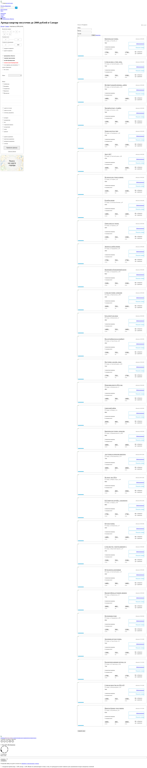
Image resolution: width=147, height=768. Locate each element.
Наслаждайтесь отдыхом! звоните (116, 593)
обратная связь (8, 738)
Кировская (6, 91)
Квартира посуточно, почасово (115, 431)
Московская (6, 93)
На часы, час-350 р (111, 477)
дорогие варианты (8, 50)
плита (5, 129)
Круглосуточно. (110, 523)
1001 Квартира (11, 744)
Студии (3, 14)
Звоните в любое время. (112, 246)
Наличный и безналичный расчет (115, 269)
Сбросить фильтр (12, 151)
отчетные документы (9, 112)
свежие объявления (6, 67)
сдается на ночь (7, 110)
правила (19, 738)
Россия (2, 26)
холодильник (7, 127)
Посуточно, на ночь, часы (113, 362)
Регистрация (4, 9)
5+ (10, 34)
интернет (6, 117)
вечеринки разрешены (9, 141)
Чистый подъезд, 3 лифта (113, 108)
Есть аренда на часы (111, 315)
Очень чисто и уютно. (112, 223)
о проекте (14, 738)
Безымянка (6, 86)
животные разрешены (9, 139)
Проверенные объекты (8, 18)
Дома (2, 16)
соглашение (25, 738)
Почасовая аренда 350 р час (114, 385)
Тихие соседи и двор (111, 131)
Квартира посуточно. (111, 38)
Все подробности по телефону (114, 339)
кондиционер (7, 120)
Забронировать (140, 43)
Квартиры (3, 13)
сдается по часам (8, 108)
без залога (6, 69)
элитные (6, 143)
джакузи (6, 131)
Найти (93, 35)
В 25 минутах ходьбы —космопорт (116, 500)
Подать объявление (6, 6)
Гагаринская (6, 88)
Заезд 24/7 (108, 154)
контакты (33, 738)
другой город (9, 3)
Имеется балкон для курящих (114, 708)
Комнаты (3, 17)
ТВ (4, 122)
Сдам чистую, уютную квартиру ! (116, 546)
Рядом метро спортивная (113, 569)
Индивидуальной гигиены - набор (116, 85)
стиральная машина (8, 124)
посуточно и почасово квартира (115, 454)
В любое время (109, 200)
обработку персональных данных (30, 763)
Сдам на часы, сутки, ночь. (113, 62)
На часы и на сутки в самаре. (114, 177)
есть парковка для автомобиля (11, 65)
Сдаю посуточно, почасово (113, 292)
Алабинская (6, 84)
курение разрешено (8, 136)
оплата (29, 738)
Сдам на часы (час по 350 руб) (114, 685)
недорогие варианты (8, 48)
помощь (3, 738)
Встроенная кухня (111, 616)
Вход (2, 11)
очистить (98, 35)
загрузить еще (81, 731)
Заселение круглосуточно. (113, 639)
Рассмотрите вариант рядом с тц (115, 662)
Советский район (110, 408)
